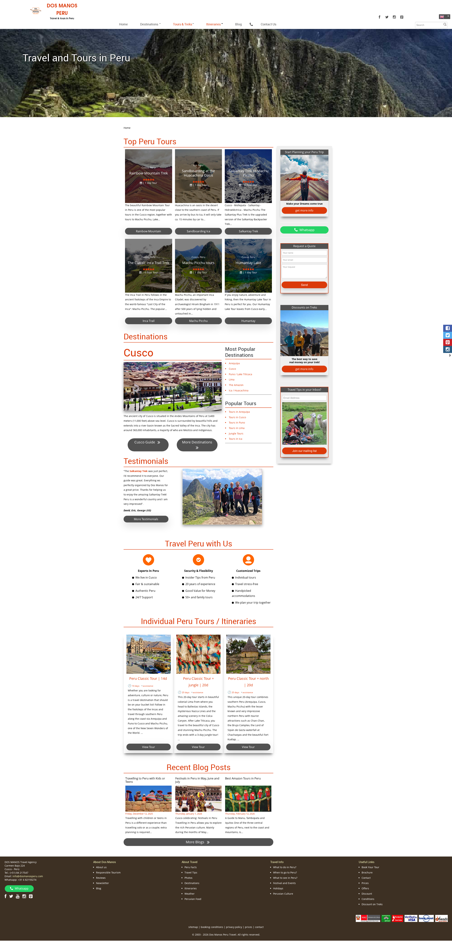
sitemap (193, 927)
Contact (366, 877)
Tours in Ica (235, 438)
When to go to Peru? (285, 872)
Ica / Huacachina (238, 390)
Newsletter (102, 883)
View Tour (148, 747)
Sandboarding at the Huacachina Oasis (198, 173)
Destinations (149, 24)
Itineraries (191, 888)
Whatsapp (306, 230)
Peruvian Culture (283, 893)
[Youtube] (18, 896)
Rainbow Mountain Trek (148, 173)
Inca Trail (148, 321)
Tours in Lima (237, 428)
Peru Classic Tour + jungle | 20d (198, 681)
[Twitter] (387, 17)
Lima (231, 379)
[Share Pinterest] (447, 342)
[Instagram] (394, 17)
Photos (188, 877)
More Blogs (195, 842)
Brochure (367, 872)
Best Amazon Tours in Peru (243, 778)
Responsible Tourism (108, 872)
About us (101, 867)
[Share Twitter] (447, 335)
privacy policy (234, 927)
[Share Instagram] (447, 349)
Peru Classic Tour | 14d (148, 678)
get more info (304, 210)
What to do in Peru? (284, 867)
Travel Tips (191, 872)
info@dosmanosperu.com (28, 876)
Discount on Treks (372, 904)
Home (123, 24)
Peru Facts (191, 867)
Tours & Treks (182, 24)
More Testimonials (146, 519)
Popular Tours (240, 403)
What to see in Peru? (285, 877)
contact (259, 927)
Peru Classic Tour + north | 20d (248, 681)
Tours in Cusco (237, 417)
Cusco (138, 352)
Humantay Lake (248, 263)
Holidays (278, 888)
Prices (365, 883)
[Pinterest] (402, 17)
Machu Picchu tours (198, 263)
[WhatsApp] (251, 24)
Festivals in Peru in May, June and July (197, 780)
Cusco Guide (145, 442)
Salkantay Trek (248, 231)
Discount (367, 893)
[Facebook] (379, 17)
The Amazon (236, 385)
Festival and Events (284, 883)
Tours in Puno (237, 422)
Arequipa (234, 363)
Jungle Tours (236, 433)
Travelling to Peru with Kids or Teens (145, 780)
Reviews (101, 877)
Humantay (248, 321)
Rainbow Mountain (148, 231)
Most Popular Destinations (240, 352)
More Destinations (197, 442)
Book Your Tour (370, 867)
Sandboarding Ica (198, 231)
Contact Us (268, 24)
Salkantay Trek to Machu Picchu (248, 173)
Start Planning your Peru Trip (304, 152)
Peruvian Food (193, 899)
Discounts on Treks (304, 307)
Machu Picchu (198, 321)
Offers (365, 888)
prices (248, 927)
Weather (190, 893)
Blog (238, 24)
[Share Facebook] (447, 328)
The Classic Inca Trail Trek (148, 263)
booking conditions (212, 927)
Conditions (368, 899)
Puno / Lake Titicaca (240, 374)
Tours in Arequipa (239, 411)
